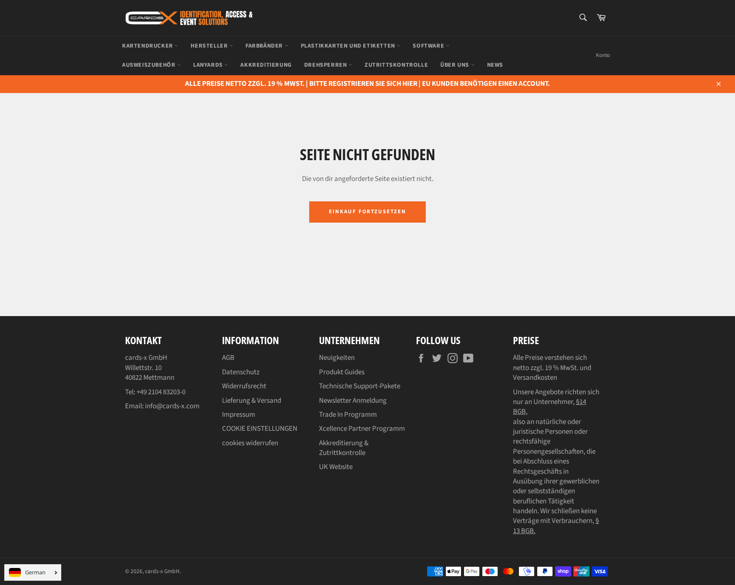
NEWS (495, 65)
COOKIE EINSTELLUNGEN (259, 429)
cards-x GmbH (162, 571)
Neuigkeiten (337, 358)
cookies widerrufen (250, 443)
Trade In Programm (348, 415)
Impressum (238, 415)
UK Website (336, 467)
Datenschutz (240, 372)
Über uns (455, 65)
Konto (603, 55)
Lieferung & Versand (251, 401)
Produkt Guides (342, 372)
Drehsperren (326, 65)
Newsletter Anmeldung (353, 401)
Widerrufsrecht (244, 386)
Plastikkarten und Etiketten (349, 46)
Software (429, 46)
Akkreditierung (265, 65)
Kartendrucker (148, 46)
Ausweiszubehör (149, 65)
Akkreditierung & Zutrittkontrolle (343, 448)
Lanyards (208, 65)
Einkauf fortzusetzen (367, 211)
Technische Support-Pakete (359, 386)
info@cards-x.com (172, 406)
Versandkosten (535, 378)
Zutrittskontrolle (396, 65)
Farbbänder (265, 46)
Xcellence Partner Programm (362, 429)
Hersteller (210, 46)
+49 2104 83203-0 (161, 392)
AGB (228, 358)
